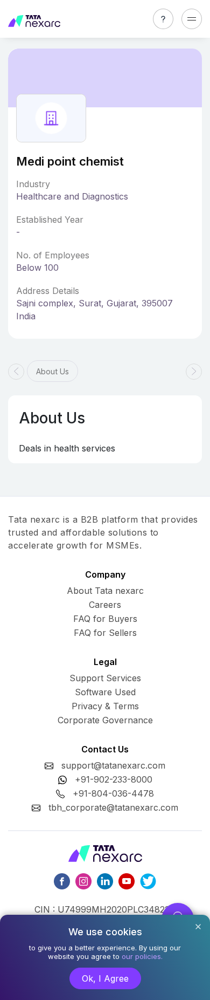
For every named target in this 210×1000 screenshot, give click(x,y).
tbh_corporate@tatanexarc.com (113, 807)
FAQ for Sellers (105, 632)
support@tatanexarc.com (113, 765)
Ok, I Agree (105, 978)
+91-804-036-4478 (113, 793)
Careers (105, 604)
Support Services (105, 678)
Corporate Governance (105, 720)
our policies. (142, 956)
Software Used (105, 692)
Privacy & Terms (105, 706)
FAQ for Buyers (105, 618)
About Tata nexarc (105, 590)
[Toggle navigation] (191, 19)
